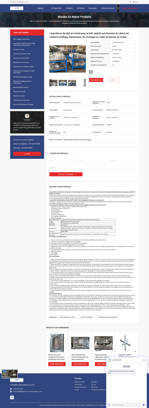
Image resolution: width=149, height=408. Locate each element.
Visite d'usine (78, 384)
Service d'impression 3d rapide (23, 104)
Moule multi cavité (19, 91)
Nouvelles (94, 382)
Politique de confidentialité (98, 390)
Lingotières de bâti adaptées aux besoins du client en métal (126, 357)
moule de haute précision (21, 100)
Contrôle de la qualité (80, 387)
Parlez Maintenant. (96, 80)
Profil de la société (79, 382)
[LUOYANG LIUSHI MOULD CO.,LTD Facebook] (130, 2)
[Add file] (108, 405)
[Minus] (144, 360)
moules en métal (41, 21)
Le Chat (27, 154)
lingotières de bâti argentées (108, 317)
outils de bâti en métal (67, 317)
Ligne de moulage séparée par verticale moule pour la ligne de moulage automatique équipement (102, 357)
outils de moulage (86, 317)
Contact (76, 390)
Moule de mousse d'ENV (21, 58)
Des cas (93, 384)
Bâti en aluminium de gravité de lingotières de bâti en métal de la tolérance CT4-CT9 (80, 357)
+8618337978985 (27, 148)
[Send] (144, 405)
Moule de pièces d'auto (20, 87)
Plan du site (94, 387)
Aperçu (32, 21)
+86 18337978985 (34, 144)
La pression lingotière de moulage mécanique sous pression (24, 44)
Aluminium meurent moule (22, 54)
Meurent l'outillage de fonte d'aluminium (22, 82)
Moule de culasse (19, 96)
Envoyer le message (65, 174)
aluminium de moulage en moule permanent (23, 72)
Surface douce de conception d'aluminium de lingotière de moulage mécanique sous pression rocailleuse (57, 357)
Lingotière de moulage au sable (23, 66)
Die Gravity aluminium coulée (22, 77)
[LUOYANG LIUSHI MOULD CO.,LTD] (16, 8)
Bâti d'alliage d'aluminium (21, 39)
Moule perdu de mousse (21, 62)
